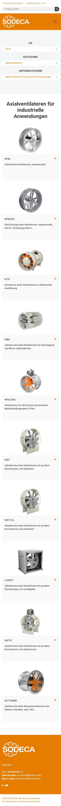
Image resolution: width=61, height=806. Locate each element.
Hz (30, 43)
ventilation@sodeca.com (28, 778)
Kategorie (30, 57)
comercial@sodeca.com (29, 775)
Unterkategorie (30, 70)
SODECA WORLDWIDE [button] (12, 3)
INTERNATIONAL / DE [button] (35, 3)
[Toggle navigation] (55, 21)
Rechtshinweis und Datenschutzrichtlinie (21, 801)
